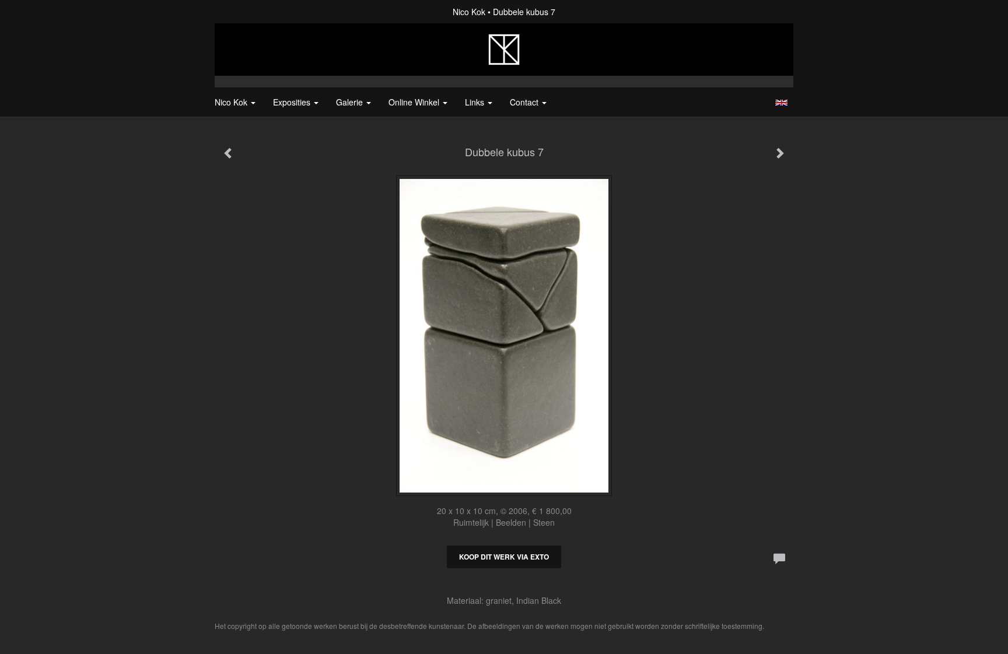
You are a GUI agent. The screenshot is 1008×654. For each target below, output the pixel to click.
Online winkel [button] (415, 102)
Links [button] (476, 102)
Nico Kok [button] (232, 102)
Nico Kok (469, 11)
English (781, 102)
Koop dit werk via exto (504, 556)
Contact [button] (525, 102)
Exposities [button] (293, 102)
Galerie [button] (350, 102)
